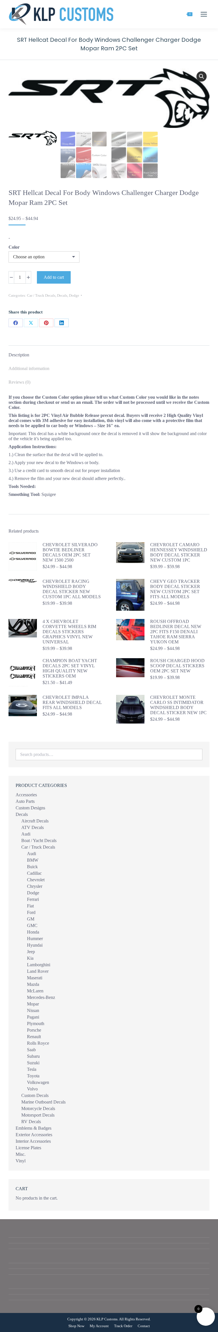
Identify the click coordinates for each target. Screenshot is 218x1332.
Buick (32, 866)
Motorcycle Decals (38, 1108)
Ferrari (33, 899)
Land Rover (38, 971)
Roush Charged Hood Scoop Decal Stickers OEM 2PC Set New (177, 665)
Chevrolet (36, 879)
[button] (201, 76)
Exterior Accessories (34, 1134)
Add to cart (54, 277)
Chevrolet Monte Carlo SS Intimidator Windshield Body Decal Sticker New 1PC (178, 705)
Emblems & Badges (33, 1128)
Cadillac (34, 873)
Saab (31, 1049)
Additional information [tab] (29, 368)
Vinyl (21, 1160)
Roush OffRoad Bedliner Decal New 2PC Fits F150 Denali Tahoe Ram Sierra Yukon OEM (175, 631)
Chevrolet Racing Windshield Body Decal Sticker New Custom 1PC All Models (72, 589)
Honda (33, 932)
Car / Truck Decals (41, 295)
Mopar (33, 1003)
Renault (34, 1036)
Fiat (30, 905)
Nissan (33, 1010)
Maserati (34, 977)
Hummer (35, 938)
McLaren (35, 990)
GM (30, 919)
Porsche (34, 1030)
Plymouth (35, 1023)
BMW (32, 860)
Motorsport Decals (37, 1115)
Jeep (31, 951)
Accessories (26, 794)
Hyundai (35, 945)
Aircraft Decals (35, 820)
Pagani (33, 1017)
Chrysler (34, 886)
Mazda (33, 984)
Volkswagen (38, 1082)
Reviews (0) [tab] (19, 382)
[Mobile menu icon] (203, 14)
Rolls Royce (38, 1043)
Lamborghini (38, 964)
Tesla (31, 1069)
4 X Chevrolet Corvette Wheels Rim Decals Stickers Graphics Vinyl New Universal (69, 631)
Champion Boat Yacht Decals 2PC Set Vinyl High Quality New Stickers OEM (70, 668)
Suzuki (33, 1062)
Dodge (74, 295)
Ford (31, 912)
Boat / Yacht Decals (38, 840)
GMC (32, 925)
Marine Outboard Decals (43, 1102)
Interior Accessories (33, 1141)
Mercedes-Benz (41, 997)
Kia (30, 958)
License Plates (28, 1147)
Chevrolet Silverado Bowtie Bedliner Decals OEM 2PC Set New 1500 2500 (70, 552)
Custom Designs (30, 807)
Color (14, 247)
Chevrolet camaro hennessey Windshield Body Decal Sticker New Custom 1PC (178, 552)
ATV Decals (32, 827)
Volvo (32, 1088)
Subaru (33, 1056)
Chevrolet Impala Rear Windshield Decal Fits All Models (72, 702)
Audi (25, 834)
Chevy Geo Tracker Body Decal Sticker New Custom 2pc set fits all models (175, 589)
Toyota (33, 1075)
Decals (62, 295)
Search (196, 754)
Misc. (21, 1154)
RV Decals (31, 1121)
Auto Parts (25, 801)
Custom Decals (35, 1095)
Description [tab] (19, 354)
